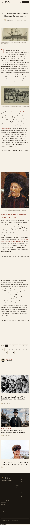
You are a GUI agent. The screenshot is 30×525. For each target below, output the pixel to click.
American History (15, 10)
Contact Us (18, 483)
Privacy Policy (19, 479)
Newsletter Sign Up (5, 500)
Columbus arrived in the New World (17, 112)
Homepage (3, 496)
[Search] (20, 2)
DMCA (17, 487)
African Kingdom (5, 128)
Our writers (3, 504)
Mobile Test (3, 498)
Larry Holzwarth (10, 20)
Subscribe (25, 2)
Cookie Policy (19, 481)
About (17, 485)
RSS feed (3, 515)
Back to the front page (7, 7)
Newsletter (3, 513)
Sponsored (3, 502)
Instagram (3, 511)
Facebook (3, 509)
